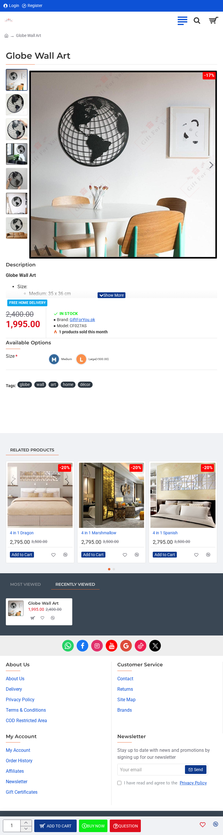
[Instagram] (97, 645)
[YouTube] (111, 645)
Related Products (32, 450)
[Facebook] (82, 645)
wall (40, 384)
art (53, 384)
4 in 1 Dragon (22, 532)
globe (25, 384)
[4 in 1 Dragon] (40, 495)
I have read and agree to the (165, 783)
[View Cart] (213, 20)
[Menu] (182, 20)
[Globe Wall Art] (16, 608)
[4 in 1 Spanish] (182, 495)
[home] (6, 35)
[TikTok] (140, 645)
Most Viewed (25, 584)
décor (85, 384)
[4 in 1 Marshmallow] (111, 495)
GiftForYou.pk (82, 319)
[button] (35, 164)
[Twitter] (155, 645)
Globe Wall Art (43, 603)
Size (10, 356)
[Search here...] (197, 20)
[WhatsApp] (68, 645)
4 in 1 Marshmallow (98, 532)
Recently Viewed (75, 584)
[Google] (126, 645)
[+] (26, 823)
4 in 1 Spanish (165, 532)
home (68, 384)
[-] (26, 829)
